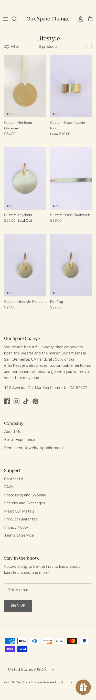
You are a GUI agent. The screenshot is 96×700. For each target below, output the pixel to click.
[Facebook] (7, 401)
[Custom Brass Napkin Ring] (71, 86)
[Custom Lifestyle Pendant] (25, 265)
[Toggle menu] (5, 19)
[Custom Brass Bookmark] (71, 178)
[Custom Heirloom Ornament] (25, 86)
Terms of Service (19, 535)
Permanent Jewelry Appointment (33, 447)
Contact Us (14, 479)
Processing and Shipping (25, 495)
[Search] (17, 19)
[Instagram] (16, 401)
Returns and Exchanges (24, 503)
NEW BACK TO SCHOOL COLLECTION (48, 6)
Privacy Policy (16, 527)
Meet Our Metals (19, 511)
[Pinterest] (35, 401)
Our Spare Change (29, 682)
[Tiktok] (26, 401)
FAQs (9, 487)
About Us (12, 431)
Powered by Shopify (57, 682)
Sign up (18, 605)
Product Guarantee (21, 519)
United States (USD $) (28, 669)
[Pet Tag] (71, 265)
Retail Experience (19, 439)
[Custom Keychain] (25, 178)
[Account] (79, 19)
